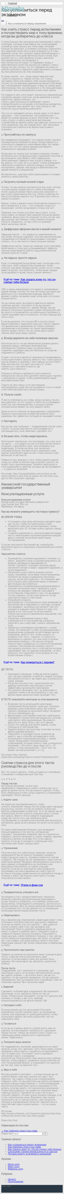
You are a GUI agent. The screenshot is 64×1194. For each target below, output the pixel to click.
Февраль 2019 (15, 1168)
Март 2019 (13, 1166)
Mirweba (12, 8)
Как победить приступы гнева (19, 1130)
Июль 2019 (14, 1164)
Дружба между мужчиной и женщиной (29, 1154)
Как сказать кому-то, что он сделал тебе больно (34, 1149)
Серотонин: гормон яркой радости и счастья (32, 1151)
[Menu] (2, 20)
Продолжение (15, 1181)
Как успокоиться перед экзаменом (27, 1144)
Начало (12, 1179)
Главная (12, 15)
